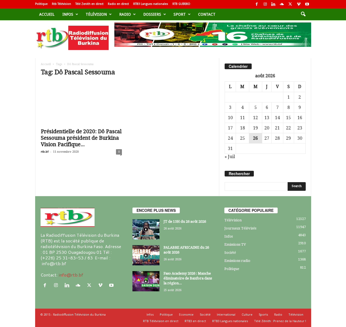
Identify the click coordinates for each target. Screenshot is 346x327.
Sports (263, 314)
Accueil (46, 14)
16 (299, 117)
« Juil (230, 156)
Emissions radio (237, 261)
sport (180, 14)
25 (242, 138)
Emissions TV (235, 244)
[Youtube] (307, 4)
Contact (206, 14)
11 (242, 117)
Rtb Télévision (61, 4)
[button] (303, 14)
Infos (67, 14)
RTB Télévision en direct (160, 321)
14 (277, 117)
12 (255, 117)
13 (266, 117)
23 (299, 128)
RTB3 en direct (195, 321)
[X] (290, 4)
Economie (186, 314)
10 (230, 117)
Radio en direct (118, 4)
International (226, 314)
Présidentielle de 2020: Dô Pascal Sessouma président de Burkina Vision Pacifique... (81, 138)
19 (255, 128)
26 (255, 138)
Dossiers (152, 14)
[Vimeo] (298, 4)
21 (277, 128)
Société (230, 253)
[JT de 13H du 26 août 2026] (145, 229)
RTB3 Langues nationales (150, 4)
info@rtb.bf (71, 275)
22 (288, 128)
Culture (247, 314)
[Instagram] (265, 4)
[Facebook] (257, 4)
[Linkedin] (273, 4)
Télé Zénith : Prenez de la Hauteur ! (280, 321)
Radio (125, 14)
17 (230, 128)
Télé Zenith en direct (89, 4)
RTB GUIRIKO (181, 4)
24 (230, 138)
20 (266, 128)
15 (288, 117)
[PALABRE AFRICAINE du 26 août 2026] (145, 255)
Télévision (96, 14)
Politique (41, 4)
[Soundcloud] (282, 4)
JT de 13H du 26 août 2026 (185, 221)
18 (242, 128)
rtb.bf (45, 151)
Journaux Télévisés (240, 228)
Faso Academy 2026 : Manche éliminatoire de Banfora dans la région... (188, 278)
